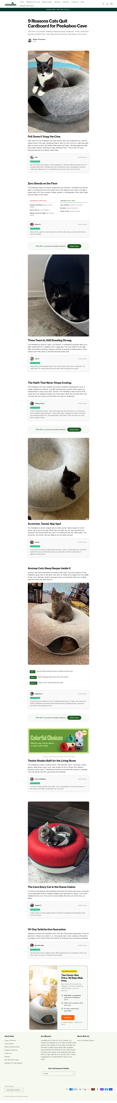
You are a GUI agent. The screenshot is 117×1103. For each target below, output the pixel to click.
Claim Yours (74, 246)
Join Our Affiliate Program (85, 1040)
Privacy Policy (9, 1043)
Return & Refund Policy (12, 1047)
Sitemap (7, 1056)
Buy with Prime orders (12, 1060)
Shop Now (68, 1017)
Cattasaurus (13, 1096)
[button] (103, 4)
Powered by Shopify (22, 1096)
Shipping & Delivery (11, 1050)
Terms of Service (10, 1040)
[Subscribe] (73, 1073)
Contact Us (8, 1053)
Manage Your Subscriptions (13, 1063)
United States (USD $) (12, 1090)
